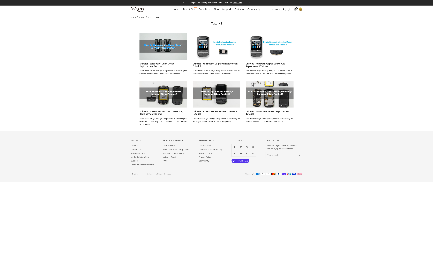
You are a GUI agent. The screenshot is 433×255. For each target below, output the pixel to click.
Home (176, 9)
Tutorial (141, 17)
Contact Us (136, 149)
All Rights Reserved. (163, 174)
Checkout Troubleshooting (210, 149)
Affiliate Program (138, 153)
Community (253, 9)
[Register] (299, 155)
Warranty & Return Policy (174, 153)
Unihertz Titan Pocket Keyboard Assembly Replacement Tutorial (161, 113)
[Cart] (295, 9)
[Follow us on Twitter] (241, 147)
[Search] (284, 9)
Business (239, 9)
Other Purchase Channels (142, 165)
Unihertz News (205, 146)
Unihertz (134, 146)
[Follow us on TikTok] (247, 153)
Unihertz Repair (170, 157)
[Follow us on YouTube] (241, 153)
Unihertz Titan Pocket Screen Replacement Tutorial (268, 113)
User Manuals (169, 146)
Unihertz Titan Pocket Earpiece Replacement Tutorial (215, 65)
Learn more (226, 3)
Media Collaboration (140, 157)
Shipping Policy (205, 153)
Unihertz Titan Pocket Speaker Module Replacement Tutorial (265, 65)
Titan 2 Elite (189, 9)
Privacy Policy (205, 157)
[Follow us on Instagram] (253, 147)
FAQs (165, 161)
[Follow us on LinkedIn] (253, 153)
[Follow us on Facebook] (234, 147)
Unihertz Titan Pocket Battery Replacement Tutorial (215, 113)
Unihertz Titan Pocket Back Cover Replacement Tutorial (156, 65)
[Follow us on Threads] (247, 147)
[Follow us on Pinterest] (234, 153)
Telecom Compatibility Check (176, 149)
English (275, 9)
